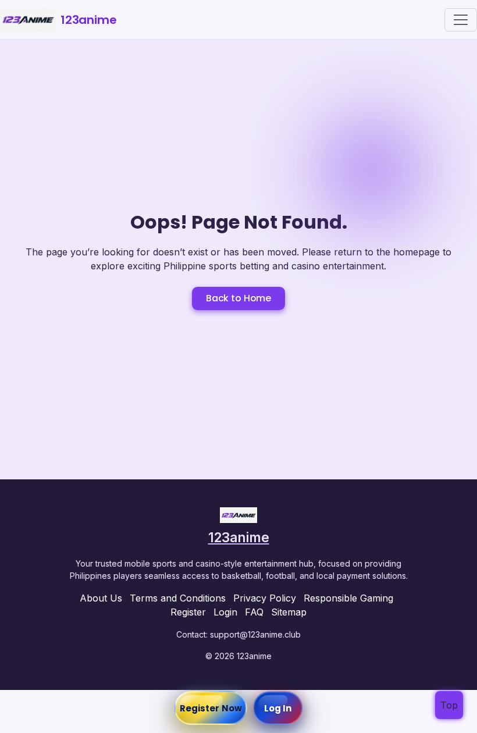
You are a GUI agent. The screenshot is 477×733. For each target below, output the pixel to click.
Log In (278, 708)
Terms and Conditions (178, 598)
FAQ (254, 612)
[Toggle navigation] (460, 19)
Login (225, 612)
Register (188, 612)
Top (449, 705)
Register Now (211, 708)
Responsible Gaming (348, 598)
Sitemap (289, 612)
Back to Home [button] (238, 298)
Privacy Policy (264, 598)
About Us (101, 598)
